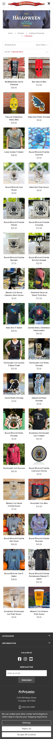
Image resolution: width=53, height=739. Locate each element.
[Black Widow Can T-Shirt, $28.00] (14, 559)
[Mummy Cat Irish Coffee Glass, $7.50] (14, 489)
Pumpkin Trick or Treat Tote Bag (39, 294)
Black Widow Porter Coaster (39, 223)
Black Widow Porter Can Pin (39, 153)
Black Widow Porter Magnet (14, 258)
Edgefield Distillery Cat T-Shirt (39, 434)
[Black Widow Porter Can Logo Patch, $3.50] (39, 454)
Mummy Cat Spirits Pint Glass (39, 612)
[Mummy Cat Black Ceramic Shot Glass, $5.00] (14, 278)
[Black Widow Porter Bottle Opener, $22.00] (39, 243)
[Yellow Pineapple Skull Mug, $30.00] (14, 103)
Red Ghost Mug (39, 81)
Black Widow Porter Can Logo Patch (39, 469)
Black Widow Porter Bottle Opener (39, 258)
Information (9, 643)
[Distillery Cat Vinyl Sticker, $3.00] (39, 349)
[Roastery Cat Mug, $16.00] (39, 489)
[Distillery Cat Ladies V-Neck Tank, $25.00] (14, 349)
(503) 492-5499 (28, 707)
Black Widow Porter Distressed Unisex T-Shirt (39, 576)
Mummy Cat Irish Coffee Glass (14, 504)
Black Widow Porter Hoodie (39, 539)
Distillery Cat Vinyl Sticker (39, 364)
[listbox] (30, 52)
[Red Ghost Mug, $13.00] (39, 68)
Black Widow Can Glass (14, 188)
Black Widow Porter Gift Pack (14, 539)
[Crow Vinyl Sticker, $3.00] (14, 384)
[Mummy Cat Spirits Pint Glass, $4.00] (39, 597)
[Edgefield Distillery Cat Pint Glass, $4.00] (14, 597)
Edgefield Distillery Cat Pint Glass (14, 612)
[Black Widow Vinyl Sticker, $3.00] (14, 419)
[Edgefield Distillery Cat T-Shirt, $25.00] (39, 419)
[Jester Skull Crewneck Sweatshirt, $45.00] (39, 313)
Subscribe (26, 680)
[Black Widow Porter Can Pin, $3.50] (39, 138)
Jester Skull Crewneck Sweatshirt (39, 329)
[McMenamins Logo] (26, 3)
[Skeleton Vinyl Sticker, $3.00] (39, 384)
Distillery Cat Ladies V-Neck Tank (14, 364)
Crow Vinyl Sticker (14, 398)
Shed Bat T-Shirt (14, 327)
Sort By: (7, 52)
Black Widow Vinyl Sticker (14, 434)
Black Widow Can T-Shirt (14, 575)
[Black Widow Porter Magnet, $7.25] (14, 243)
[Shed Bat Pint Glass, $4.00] (39, 173)
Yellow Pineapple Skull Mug (13, 118)
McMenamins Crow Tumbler (14, 83)
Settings (26, 722)
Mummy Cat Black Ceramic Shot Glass (14, 294)
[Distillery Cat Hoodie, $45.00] (14, 454)
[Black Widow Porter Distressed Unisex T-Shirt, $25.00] (39, 559)
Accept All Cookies (26, 734)
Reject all (26, 728)
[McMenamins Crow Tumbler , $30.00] (14, 68)
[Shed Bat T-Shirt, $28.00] (14, 313)
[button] (26, 44)
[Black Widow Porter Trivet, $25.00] (14, 208)
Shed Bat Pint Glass (39, 187)
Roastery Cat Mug (39, 503)
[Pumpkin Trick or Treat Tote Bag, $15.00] (39, 278)
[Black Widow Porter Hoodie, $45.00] (39, 524)
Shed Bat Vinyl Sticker (39, 117)
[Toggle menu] (3, 3)
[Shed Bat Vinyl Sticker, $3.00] (39, 103)
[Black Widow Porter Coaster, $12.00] (39, 208)
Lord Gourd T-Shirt (14, 152)
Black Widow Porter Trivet (14, 223)
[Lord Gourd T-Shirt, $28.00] (14, 138)
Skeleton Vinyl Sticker (39, 399)
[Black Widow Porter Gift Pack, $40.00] (14, 524)
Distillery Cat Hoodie (14, 468)
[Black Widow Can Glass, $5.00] (14, 173)
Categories (8, 636)
